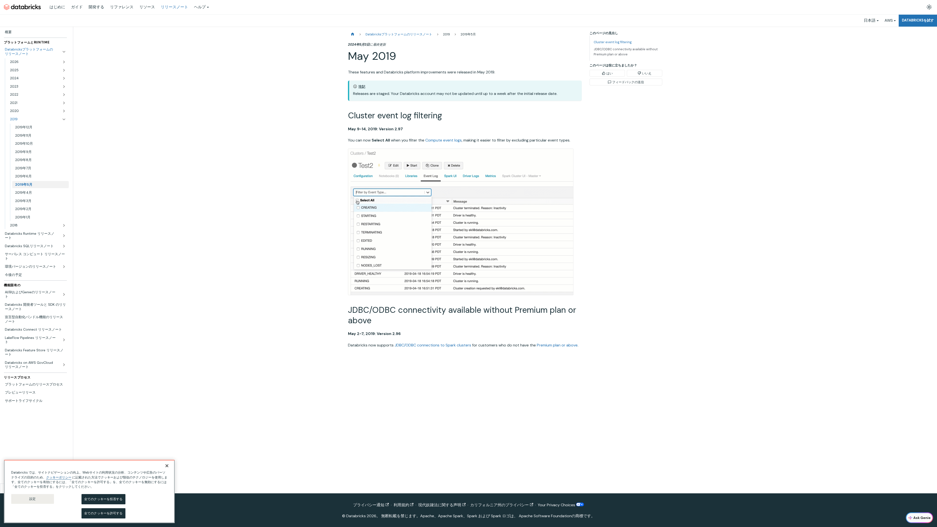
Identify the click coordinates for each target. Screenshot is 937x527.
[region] (89, 491)
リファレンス (121, 7)
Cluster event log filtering (613, 42)
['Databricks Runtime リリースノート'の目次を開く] (64, 236)
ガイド (77, 7)
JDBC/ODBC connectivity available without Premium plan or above (626, 51)
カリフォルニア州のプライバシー (499, 504)
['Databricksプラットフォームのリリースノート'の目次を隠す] (64, 51)
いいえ (647, 73)
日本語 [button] (870, 20)
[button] (38, 62)
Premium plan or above (557, 345)
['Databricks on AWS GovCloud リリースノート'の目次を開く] (64, 365)
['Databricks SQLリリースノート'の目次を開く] (64, 246)
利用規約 (401, 504)
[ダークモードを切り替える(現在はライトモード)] (929, 7)
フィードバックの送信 (628, 82)
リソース (147, 7)
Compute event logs (443, 140)
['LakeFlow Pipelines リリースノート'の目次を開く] (64, 340)
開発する (96, 7)
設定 (32, 499)
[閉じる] (167, 465)
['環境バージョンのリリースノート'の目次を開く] (64, 266)
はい (609, 73)
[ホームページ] (352, 34)
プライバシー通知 (368, 504)
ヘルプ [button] (200, 7)
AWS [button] (889, 20)
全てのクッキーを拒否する (103, 499)
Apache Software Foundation (545, 515)
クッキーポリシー (58, 477)
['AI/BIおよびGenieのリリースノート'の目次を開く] (64, 294)
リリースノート (174, 7)
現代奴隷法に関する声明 (439, 504)
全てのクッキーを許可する (103, 513)
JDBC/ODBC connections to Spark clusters (433, 345)
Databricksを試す (918, 20)
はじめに (57, 7)
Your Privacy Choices (557, 504)
